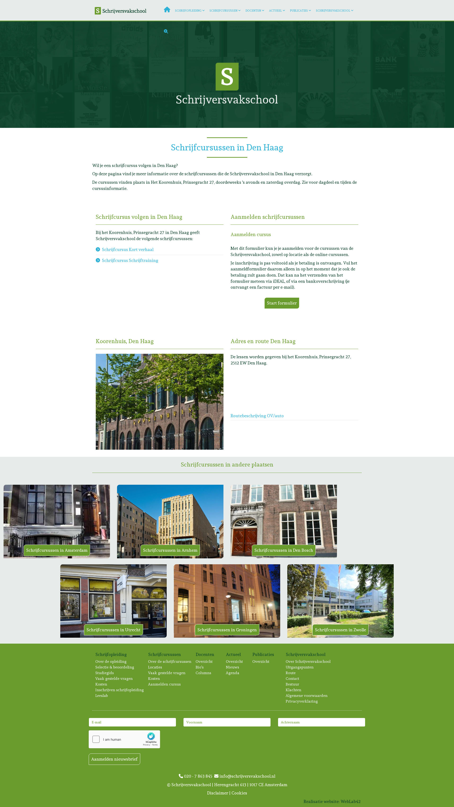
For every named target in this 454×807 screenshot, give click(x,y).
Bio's (200, 667)
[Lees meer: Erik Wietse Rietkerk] (93, 110)
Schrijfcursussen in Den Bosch (283, 550)
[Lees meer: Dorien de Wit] (167, 74)
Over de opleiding (111, 661)
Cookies (239, 792)
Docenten (253, 10)
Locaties (155, 667)
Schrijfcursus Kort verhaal (127, 249)
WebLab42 (350, 801)
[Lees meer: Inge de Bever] (428, 110)
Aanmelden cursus (164, 684)
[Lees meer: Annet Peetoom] (279, 110)
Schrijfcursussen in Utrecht (113, 629)
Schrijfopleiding (188, 10)
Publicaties (299, 10)
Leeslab (102, 695)
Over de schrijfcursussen (169, 661)
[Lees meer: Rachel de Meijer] (130, 74)
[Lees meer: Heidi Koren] (130, 110)
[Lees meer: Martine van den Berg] (316, 110)
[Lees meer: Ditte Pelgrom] (316, 74)
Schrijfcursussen (223, 10)
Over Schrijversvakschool (308, 661)
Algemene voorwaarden (306, 695)
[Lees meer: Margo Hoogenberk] (18, 110)
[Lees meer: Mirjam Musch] (391, 39)
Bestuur (292, 684)
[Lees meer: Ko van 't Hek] (242, 110)
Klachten (293, 690)
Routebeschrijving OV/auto (257, 415)
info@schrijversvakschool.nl (246, 776)
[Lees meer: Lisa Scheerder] (55, 74)
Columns (203, 673)
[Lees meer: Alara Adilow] (18, 74)
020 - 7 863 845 (198, 776)
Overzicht (204, 661)
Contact (292, 678)
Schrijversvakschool (333, 10)
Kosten (101, 684)
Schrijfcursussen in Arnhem (170, 550)
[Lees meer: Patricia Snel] (93, 74)
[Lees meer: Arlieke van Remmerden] (391, 110)
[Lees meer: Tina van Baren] (204, 110)
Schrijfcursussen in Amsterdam (56, 550)
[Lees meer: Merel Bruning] (55, 39)
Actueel (275, 10)
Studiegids (105, 673)
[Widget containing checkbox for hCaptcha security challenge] (124, 739)
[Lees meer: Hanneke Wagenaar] (18, 39)
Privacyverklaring (302, 701)
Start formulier (282, 302)
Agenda (232, 673)
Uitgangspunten (300, 667)
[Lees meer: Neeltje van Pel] (353, 110)
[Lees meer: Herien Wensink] (167, 110)
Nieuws (232, 667)
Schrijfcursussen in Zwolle (340, 629)
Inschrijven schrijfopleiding (120, 690)
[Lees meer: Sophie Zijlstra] (428, 39)
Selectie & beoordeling (115, 667)
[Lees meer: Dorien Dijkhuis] (353, 74)
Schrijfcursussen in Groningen (227, 629)
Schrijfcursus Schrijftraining (130, 260)
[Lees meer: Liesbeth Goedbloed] (279, 74)
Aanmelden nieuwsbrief (114, 759)
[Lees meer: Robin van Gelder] (428, 74)
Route (291, 673)
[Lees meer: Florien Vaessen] (391, 74)
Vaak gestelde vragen (114, 678)
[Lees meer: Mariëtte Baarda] (55, 110)
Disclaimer (217, 792)
